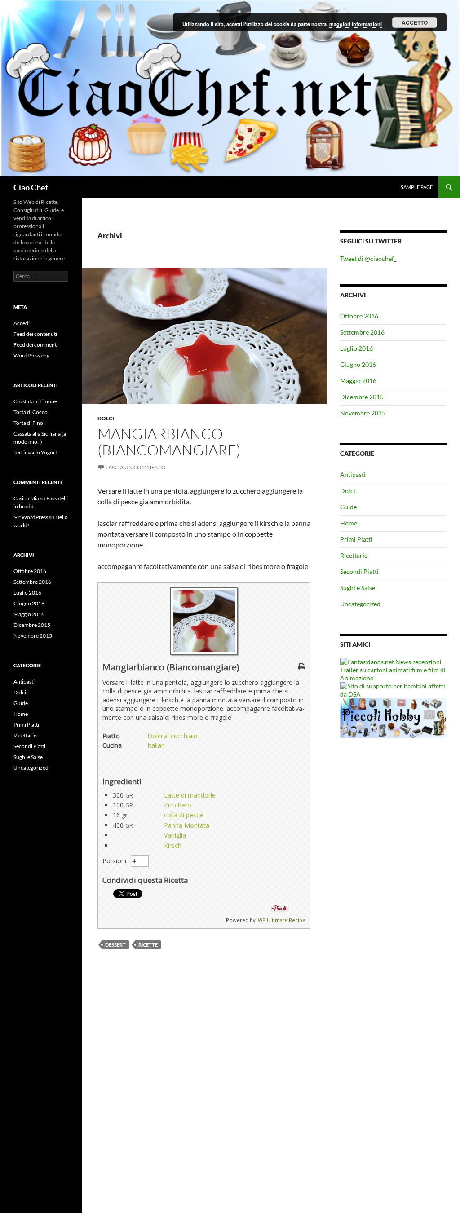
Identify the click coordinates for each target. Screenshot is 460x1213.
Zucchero (177, 805)
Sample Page (417, 187)
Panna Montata (186, 825)
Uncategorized (360, 604)
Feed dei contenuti (35, 334)
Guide (348, 507)
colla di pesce (183, 815)
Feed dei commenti (35, 344)
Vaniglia (175, 835)
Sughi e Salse (357, 587)
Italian (156, 745)
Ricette (148, 945)
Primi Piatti (356, 539)
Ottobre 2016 (359, 316)
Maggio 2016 (358, 380)
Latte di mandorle (190, 795)
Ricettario (354, 555)
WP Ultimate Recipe (281, 920)
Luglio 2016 (356, 348)
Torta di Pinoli (29, 422)
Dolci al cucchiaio (172, 736)
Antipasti (353, 474)
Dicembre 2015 (362, 397)
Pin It (280, 908)
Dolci (105, 418)
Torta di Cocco (30, 412)
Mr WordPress (30, 517)
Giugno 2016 (358, 364)
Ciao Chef (30, 187)
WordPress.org (31, 355)
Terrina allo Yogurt (35, 452)
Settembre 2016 (362, 332)
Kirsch (172, 845)
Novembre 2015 (362, 413)
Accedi (21, 323)
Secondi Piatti (359, 571)
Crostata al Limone (35, 401)
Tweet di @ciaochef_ (368, 258)
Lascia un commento (136, 467)
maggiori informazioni (355, 24)
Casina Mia (26, 498)
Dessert (115, 945)
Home (348, 523)
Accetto (415, 22)
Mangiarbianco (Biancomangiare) (169, 441)
